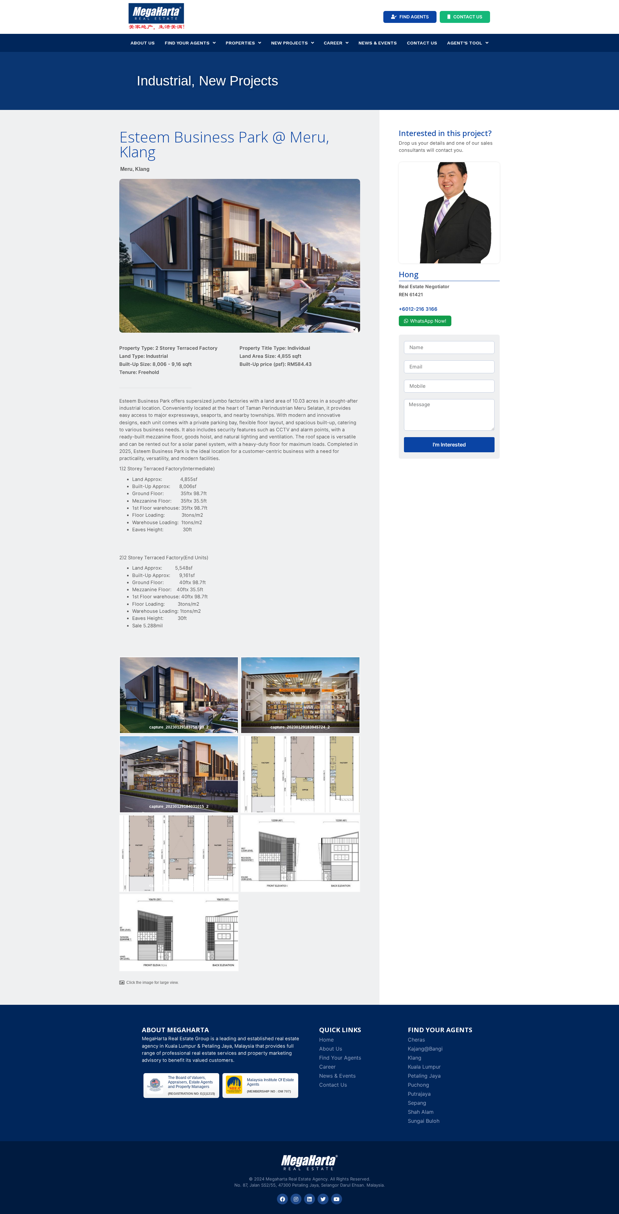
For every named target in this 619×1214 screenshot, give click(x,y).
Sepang (417, 1103)
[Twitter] (323, 1199)
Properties (240, 42)
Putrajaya (419, 1094)
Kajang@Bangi (425, 1048)
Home (326, 1039)
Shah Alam (421, 1112)
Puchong (418, 1085)
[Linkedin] (309, 1199)
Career (333, 42)
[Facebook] (282, 1199)
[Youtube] (336, 1199)
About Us (143, 42)
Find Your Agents (187, 42)
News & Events (378, 42)
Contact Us (422, 42)
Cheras (416, 1039)
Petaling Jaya (424, 1075)
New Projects (289, 42)
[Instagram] (295, 1199)
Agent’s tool (464, 42)
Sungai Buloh (423, 1121)
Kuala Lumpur (424, 1066)
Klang (414, 1057)
